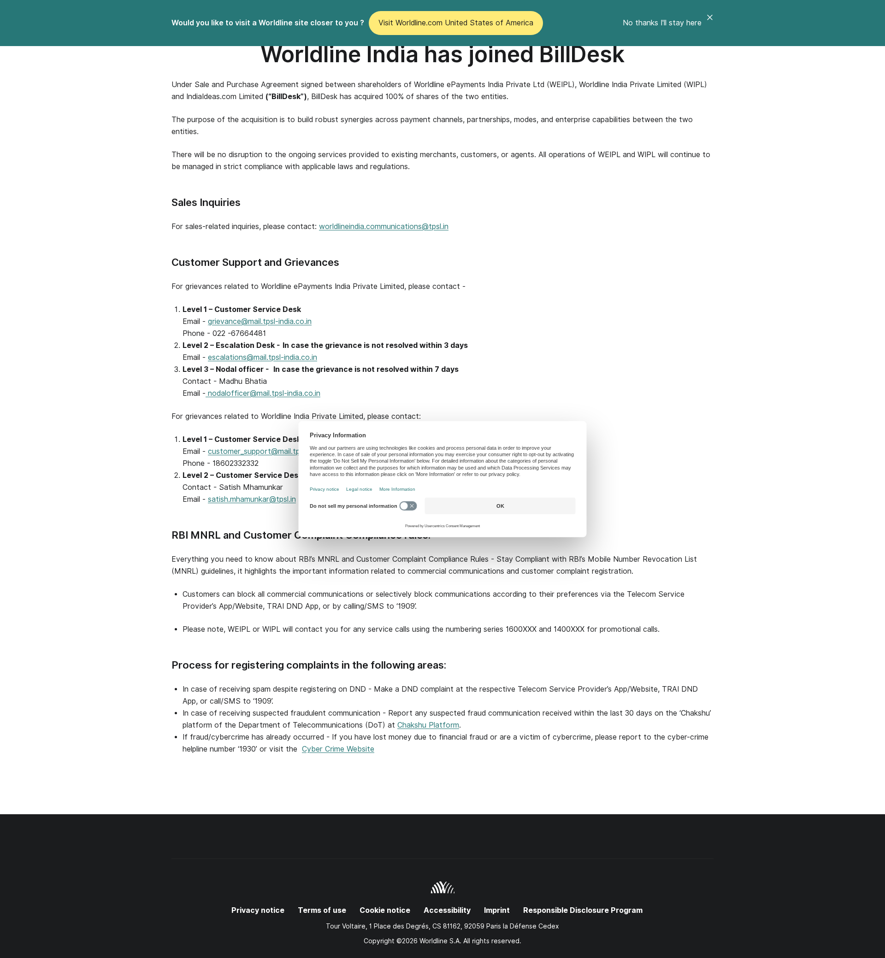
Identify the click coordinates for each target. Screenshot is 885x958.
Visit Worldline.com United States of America (455, 22)
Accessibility (447, 910)
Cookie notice (385, 910)
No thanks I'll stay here (662, 22)
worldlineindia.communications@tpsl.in (383, 226)
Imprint (497, 910)
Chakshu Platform (428, 725)
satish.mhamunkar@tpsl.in (252, 499)
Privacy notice (257, 910)
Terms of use (322, 910)
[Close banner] (710, 23)
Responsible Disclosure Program (583, 910)
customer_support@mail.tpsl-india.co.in (275, 451)
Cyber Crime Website (338, 749)
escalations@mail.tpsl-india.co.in (262, 357)
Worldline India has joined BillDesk (442, 54)
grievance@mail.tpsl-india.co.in (260, 321)
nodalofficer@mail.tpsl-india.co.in (263, 393)
